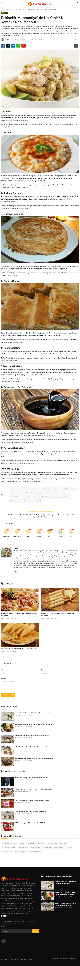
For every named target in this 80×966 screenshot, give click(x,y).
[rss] (3, 941)
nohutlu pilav (27, 497)
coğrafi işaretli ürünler (8, 847)
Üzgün (60, 536)
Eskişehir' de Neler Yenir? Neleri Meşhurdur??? (18, 649)
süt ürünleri (30, 843)
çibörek (12, 493)
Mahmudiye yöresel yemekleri (51, 489)
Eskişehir (17, 9)
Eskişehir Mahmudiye (16, 489)
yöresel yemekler (20, 851)
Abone (35, 931)
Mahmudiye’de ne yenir (32, 489)
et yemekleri (63, 843)
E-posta (43, 670)
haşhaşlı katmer (65, 493)
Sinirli (49, 536)
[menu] (2, 3)
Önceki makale (34, 511)
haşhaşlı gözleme (42, 493)
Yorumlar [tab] (7, 664)
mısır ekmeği (47, 847)
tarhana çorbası (29, 493)
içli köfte (68, 847)
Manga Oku (54, 958)
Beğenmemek (17, 536)
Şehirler (11, 9)
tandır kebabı (58, 847)
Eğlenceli (38, 536)
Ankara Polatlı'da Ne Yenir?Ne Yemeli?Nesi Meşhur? (32, 713)
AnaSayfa (4, 9)
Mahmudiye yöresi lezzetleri (32, 501)
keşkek (20, 493)
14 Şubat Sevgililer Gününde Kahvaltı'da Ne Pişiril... (32, 811)
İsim (2, 670)
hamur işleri (41, 843)
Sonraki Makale (46, 511)
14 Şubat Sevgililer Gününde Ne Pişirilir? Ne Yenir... (32, 823)
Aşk (28, 536)
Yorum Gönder (8, 695)
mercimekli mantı (15, 497)
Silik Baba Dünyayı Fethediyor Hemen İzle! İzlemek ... (32, 778)
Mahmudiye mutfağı (51, 497)
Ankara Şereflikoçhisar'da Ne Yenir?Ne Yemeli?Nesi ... (33, 735)
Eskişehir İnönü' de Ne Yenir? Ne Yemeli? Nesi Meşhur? (23, 516)
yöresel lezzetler (36, 847)
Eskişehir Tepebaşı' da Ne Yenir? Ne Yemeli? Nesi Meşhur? (19, 615)
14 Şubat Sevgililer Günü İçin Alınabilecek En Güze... (32, 800)
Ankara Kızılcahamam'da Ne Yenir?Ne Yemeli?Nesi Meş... (34, 724)
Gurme (15, 548)
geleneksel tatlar (65, 497)
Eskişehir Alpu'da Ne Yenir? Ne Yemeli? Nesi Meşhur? (57, 615)
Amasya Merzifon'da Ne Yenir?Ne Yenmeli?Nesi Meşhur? (34, 758)
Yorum (3, 678)
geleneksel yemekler (34, 851)
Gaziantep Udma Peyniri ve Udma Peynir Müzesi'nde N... (33, 789)
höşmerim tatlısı (23, 847)
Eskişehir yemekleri (15, 501)
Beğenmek (6, 536)
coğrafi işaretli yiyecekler (70, 489)
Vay (71, 536)
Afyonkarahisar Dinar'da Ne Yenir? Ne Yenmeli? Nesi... (33, 747)
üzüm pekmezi (38, 497)
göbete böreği (54, 493)
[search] (77, 3)
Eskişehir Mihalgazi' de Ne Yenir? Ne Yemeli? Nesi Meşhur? (58, 516)
